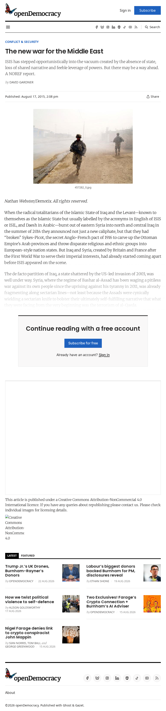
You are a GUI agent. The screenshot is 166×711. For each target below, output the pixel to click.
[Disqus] (83, 438)
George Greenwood (19, 646)
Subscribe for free (83, 343)
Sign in (104, 355)
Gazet (79, 705)
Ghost (67, 705)
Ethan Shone (99, 581)
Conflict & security (22, 42)
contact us (129, 505)
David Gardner (22, 82)
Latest (12, 555)
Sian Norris (17, 643)
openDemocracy (21, 581)
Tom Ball (34, 643)
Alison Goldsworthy (24, 607)
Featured (28, 555)
